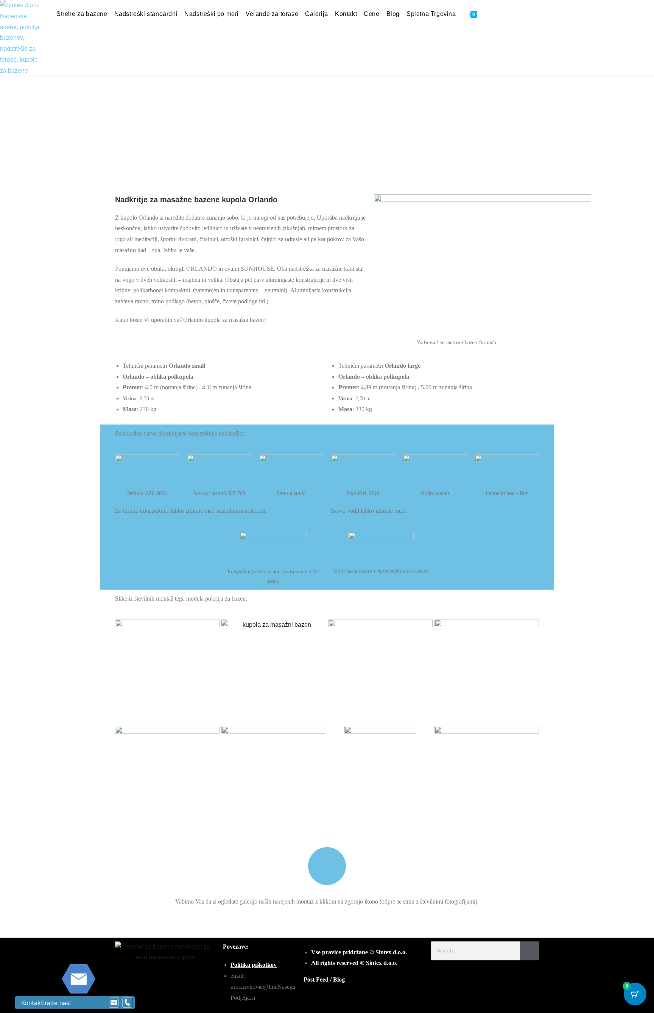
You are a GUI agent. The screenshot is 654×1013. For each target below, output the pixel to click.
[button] (122, 137)
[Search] (529, 950)
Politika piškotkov (253, 964)
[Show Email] (114, 1002)
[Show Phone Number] (127, 1002)
